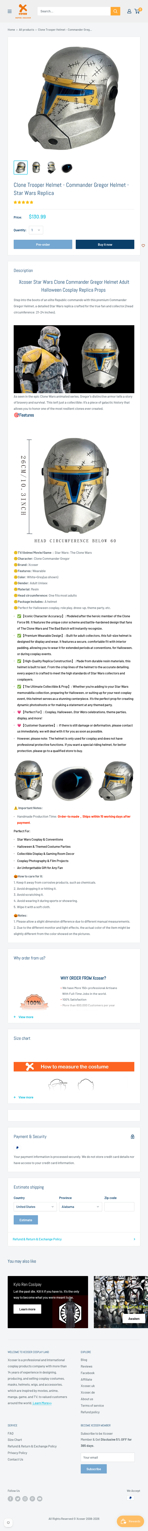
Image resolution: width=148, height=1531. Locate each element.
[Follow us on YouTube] (39, 1498)
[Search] (115, 11)
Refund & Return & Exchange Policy (37, 1239)
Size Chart (15, 1439)
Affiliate (86, 1379)
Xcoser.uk (88, 1386)
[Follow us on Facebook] (10, 1498)
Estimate (25, 1220)
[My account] (129, 11)
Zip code (110, 1198)
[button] (24, 202)
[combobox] (74, 11)
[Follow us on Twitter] (17, 1498)
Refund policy (90, 1412)
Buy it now (105, 244)
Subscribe (94, 1469)
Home (11, 29)
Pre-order (43, 244)
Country (19, 1198)
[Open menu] (10, 11)
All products (26, 29)
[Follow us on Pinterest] (32, 1498)
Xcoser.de (88, 1392)
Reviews (86, 1366)
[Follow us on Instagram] (25, 1498)
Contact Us (15, 1459)
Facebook (88, 1373)
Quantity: (20, 230)
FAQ (10, 1433)
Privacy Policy (17, 1453)
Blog (84, 1360)
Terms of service (92, 1405)
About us (87, 1399)
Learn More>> (42, 1403)
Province (65, 1198)
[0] (137, 11)
